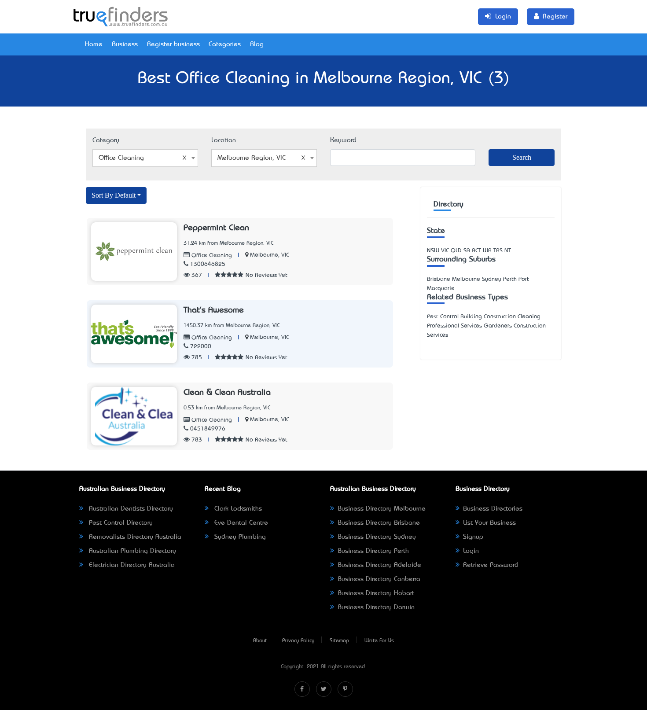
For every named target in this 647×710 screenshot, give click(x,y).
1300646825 (207, 264)
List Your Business (489, 523)
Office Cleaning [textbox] (121, 158)
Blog (257, 44)
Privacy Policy (298, 641)
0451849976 (207, 429)
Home (94, 44)
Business (125, 44)
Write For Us (379, 641)
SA (466, 251)
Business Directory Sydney (377, 537)
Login (471, 551)
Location (223, 140)
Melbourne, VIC (269, 255)
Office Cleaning (211, 255)
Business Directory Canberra (379, 579)
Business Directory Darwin (376, 607)
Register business (173, 44)
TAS (498, 251)
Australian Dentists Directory (130, 509)
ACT (476, 251)
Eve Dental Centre (240, 523)
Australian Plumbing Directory (131, 551)
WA (487, 251)
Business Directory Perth (373, 551)
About (260, 641)
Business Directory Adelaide (379, 565)
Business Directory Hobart (376, 593)
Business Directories (492, 509)
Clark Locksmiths (237, 509)
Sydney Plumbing (239, 537)
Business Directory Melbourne (382, 509)
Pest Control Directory (120, 523)
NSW (433, 251)
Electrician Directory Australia (131, 565)
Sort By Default (114, 195)
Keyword (343, 140)
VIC (445, 251)
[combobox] (145, 158)
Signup (473, 537)
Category (105, 140)
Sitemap (339, 641)
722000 (200, 346)
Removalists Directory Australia (134, 537)
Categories (225, 44)
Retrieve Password (490, 565)
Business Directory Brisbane (379, 523)
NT (507, 251)
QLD (456, 251)
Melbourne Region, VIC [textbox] (251, 158)
